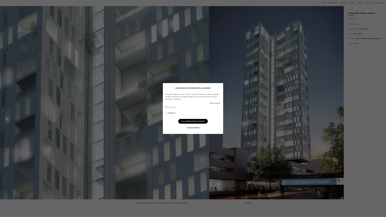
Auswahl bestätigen (193, 127)
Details (215, 103)
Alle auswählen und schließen (193, 121)
